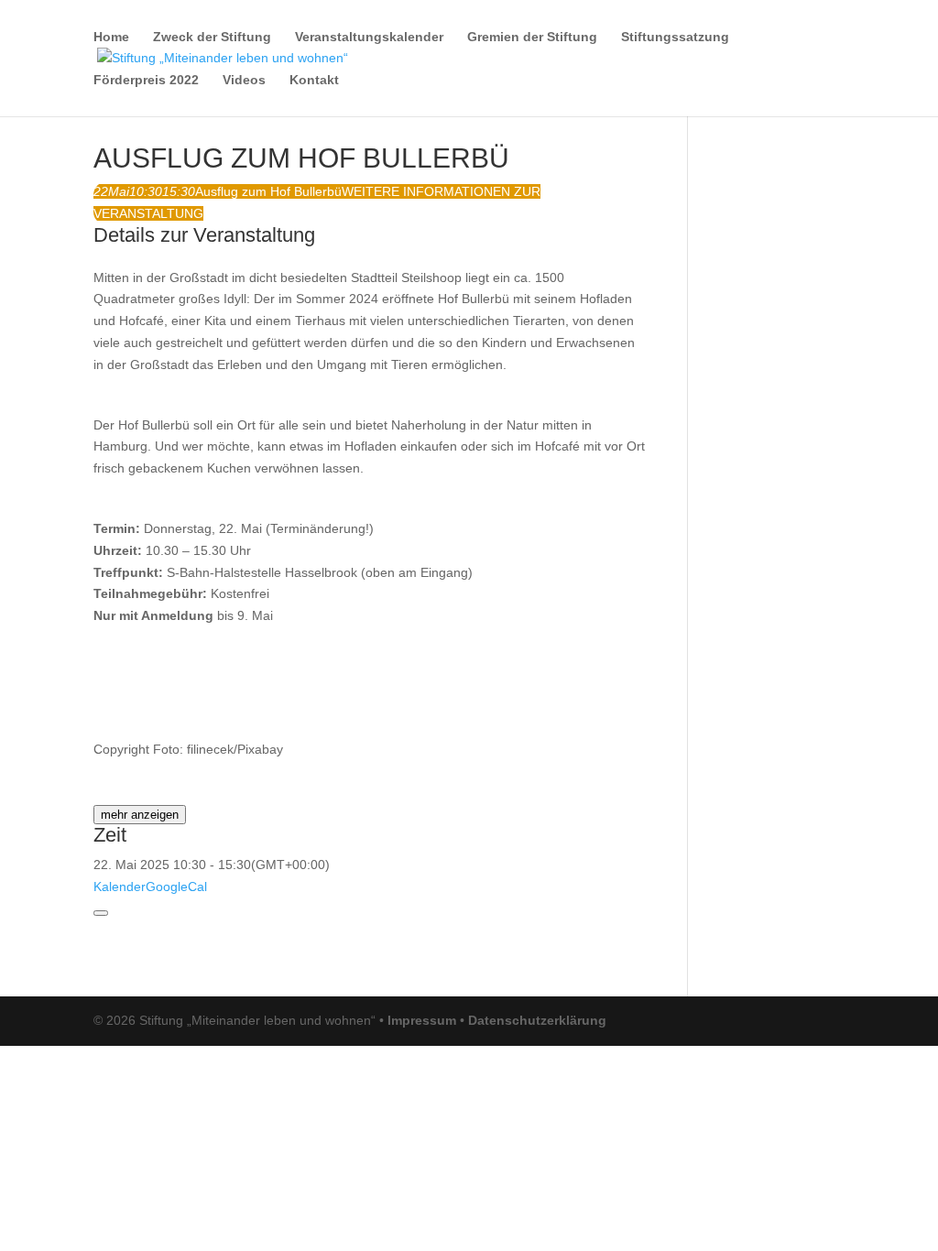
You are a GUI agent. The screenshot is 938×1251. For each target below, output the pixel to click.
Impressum (421, 1020)
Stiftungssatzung (675, 37)
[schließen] (100, 913)
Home (111, 37)
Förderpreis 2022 (146, 80)
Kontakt (314, 80)
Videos (244, 80)
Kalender (119, 886)
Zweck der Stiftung (212, 37)
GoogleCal (176, 886)
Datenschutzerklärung (537, 1020)
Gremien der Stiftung (532, 37)
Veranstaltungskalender (369, 37)
